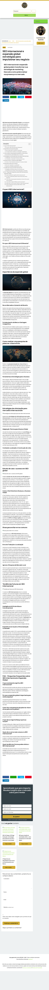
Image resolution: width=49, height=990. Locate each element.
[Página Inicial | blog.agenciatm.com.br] (24, 5)
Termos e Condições (27, 967)
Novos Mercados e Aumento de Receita (14, 150)
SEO (4, 47)
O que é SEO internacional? (10, 145)
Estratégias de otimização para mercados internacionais (16, 156)
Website (8, 907)
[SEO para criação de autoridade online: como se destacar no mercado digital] (25, 830)
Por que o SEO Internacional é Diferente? (14, 147)
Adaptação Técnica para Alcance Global (14, 157)
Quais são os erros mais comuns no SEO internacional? (17, 183)
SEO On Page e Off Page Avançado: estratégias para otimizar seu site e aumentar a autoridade (8, 838)
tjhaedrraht (38, 21)
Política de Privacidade (37, 967)
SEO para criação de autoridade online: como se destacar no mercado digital (25, 838)
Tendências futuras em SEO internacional (13, 167)
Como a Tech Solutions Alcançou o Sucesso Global (16, 162)
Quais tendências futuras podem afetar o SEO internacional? (15, 185)
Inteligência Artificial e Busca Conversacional (15, 169)
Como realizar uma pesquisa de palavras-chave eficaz (16, 153)
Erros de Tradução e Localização (12, 165)
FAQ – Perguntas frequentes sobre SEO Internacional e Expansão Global (16, 172)
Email (4, 899)
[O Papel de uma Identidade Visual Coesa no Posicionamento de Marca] (9, 853)
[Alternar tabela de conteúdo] (28, 144)
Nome (5, 892)
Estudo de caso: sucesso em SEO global (13, 160)
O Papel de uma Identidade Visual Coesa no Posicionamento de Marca (9, 861)
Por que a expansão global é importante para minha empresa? (16, 177)
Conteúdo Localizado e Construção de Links (15, 159)
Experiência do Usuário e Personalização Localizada (16, 170)
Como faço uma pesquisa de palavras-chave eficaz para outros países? (17, 180)
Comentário (6, 878)
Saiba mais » (40, 43)
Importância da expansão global (11, 148)
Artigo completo (8, 843)
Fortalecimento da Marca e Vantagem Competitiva (16, 151)
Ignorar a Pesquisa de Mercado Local (13, 166)
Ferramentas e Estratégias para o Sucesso (14, 154)
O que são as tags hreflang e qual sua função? (15, 181)
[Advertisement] (17, 29)
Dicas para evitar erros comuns (11, 163)
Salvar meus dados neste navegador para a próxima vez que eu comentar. (17, 917)
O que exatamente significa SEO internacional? (15, 175)
